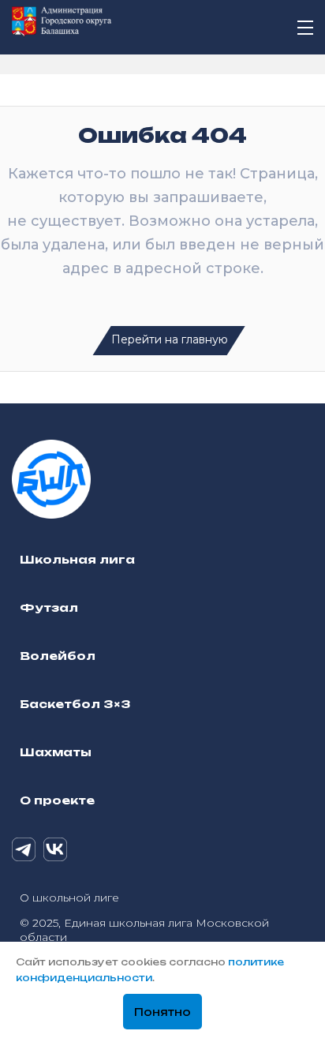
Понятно (162, 1012)
